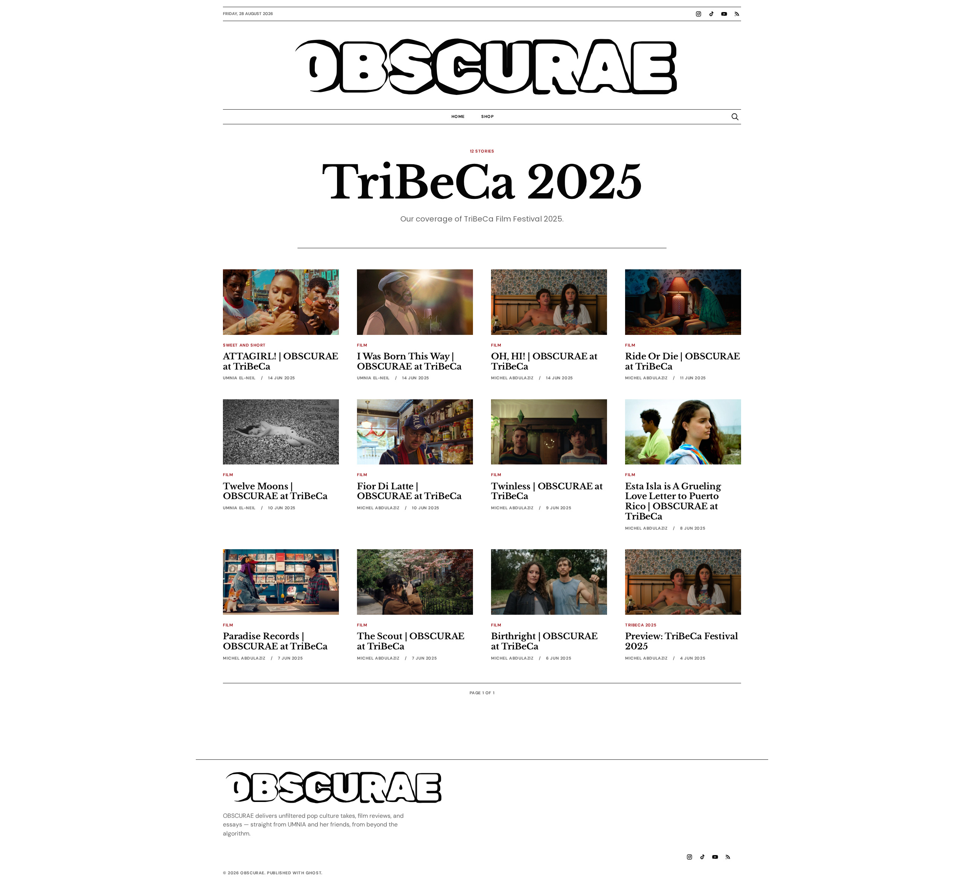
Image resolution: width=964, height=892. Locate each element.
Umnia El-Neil (239, 377)
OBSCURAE (482, 67)
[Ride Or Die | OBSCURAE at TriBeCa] (683, 301)
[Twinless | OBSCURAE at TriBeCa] (549, 431)
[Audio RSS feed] (737, 14)
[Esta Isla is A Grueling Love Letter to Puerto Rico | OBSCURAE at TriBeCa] (683, 431)
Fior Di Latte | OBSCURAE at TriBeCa (409, 491)
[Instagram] (698, 14)
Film (362, 345)
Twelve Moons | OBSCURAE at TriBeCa (275, 491)
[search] (735, 117)
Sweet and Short (244, 345)
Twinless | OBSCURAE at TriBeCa (547, 491)
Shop (487, 116)
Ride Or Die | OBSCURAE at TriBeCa (682, 361)
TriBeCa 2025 (640, 625)
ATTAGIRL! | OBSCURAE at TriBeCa (280, 361)
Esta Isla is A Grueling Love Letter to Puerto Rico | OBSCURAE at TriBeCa (673, 501)
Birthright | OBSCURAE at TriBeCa (544, 641)
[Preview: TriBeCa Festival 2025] (683, 581)
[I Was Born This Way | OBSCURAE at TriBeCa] (415, 301)
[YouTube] (724, 14)
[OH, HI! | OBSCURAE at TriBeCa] (549, 301)
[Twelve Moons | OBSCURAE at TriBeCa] (281, 431)
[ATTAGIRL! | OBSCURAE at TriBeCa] (281, 301)
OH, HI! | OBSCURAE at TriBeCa (544, 361)
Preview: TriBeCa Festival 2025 (681, 641)
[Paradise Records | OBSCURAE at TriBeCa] (281, 581)
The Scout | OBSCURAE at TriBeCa (410, 641)
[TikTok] (711, 14)
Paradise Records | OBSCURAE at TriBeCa (275, 641)
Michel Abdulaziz (512, 377)
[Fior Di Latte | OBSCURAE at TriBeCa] (415, 431)
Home (458, 116)
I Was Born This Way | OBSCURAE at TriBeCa (409, 361)
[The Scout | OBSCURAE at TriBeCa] (415, 581)
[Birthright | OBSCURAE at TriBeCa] (549, 581)
